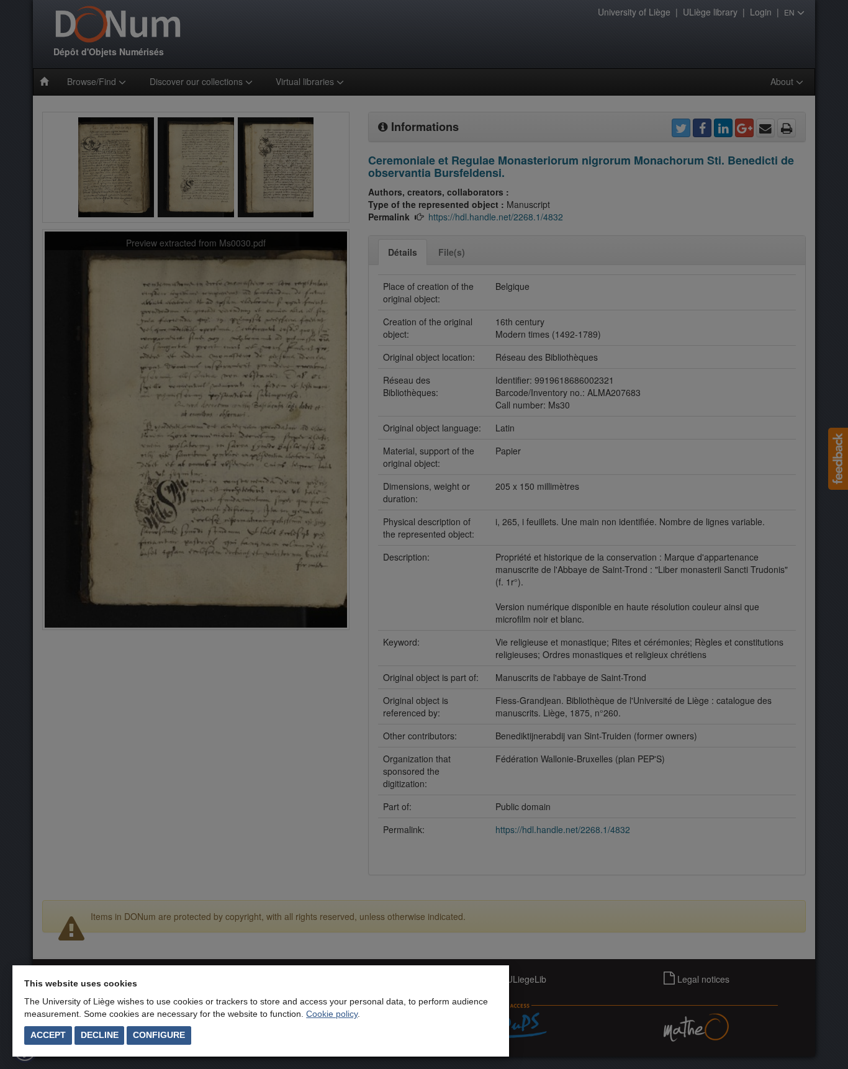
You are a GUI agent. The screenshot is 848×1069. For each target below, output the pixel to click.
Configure (159, 1035)
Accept (48, 1035)
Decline (100, 1035)
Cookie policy (332, 1014)
